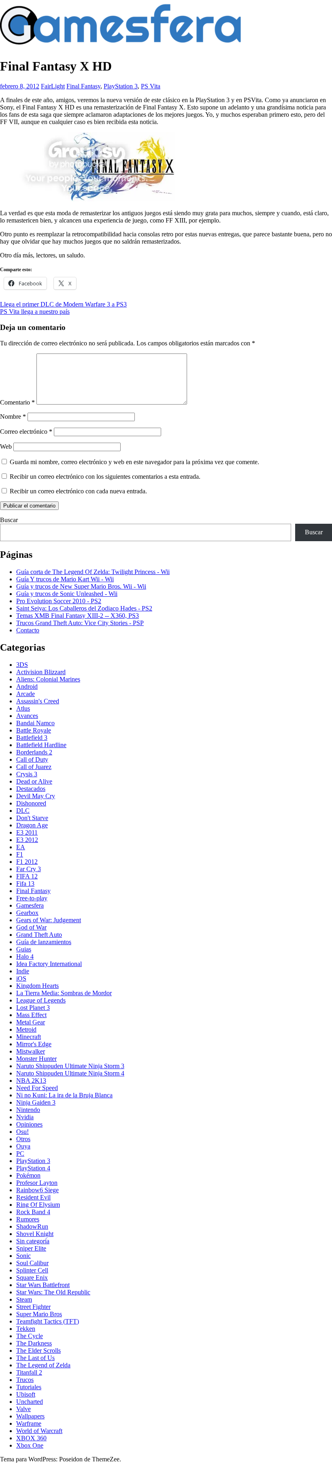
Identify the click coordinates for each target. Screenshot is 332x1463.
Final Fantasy (83, 86)
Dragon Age (32, 825)
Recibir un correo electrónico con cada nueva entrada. (78, 491)
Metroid (26, 1029)
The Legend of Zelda (43, 1365)
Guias (23, 949)
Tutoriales (28, 1387)
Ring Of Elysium (38, 1204)
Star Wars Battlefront (43, 1284)
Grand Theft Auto (39, 934)
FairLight (53, 86)
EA (20, 847)
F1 (19, 854)
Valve (23, 1408)
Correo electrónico (26, 431)
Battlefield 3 (31, 737)
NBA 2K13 (31, 1080)
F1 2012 (27, 861)
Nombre (13, 416)
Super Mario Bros (39, 1314)
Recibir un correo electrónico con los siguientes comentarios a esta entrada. (105, 476)
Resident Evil (33, 1197)
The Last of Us (35, 1357)
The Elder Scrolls (38, 1350)
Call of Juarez (33, 766)
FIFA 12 (27, 876)
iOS (21, 978)
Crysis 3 (26, 774)
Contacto (27, 630)
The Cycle (29, 1335)
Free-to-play (31, 898)
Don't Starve (32, 817)
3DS (22, 664)
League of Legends (41, 1000)
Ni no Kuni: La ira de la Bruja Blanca (64, 1095)
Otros (23, 1138)
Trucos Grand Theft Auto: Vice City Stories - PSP (80, 622)
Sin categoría (32, 1241)
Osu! (22, 1131)
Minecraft (28, 1036)
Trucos (25, 1379)
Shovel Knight (34, 1233)
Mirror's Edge (33, 1044)
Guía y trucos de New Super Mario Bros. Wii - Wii (81, 586)
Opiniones (29, 1124)
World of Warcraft (39, 1430)
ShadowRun (32, 1226)
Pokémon (28, 1175)
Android (27, 686)
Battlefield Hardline (41, 744)
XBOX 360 (31, 1438)
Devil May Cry (35, 796)
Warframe (28, 1423)
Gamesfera (30, 905)
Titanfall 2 (29, 1372)
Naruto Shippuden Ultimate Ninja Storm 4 (70, 1073)
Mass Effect (31, 1014)
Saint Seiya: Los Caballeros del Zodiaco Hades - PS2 (84, 608)
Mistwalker (30, 1051)
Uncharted (29, 1401)
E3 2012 (27, 839)
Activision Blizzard (41, 671)
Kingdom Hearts (37, 985)
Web (6, 446)
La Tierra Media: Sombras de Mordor (64, 993)
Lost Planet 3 (33, 1007)
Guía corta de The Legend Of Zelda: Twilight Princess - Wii (93, 571)
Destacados (30, 788)
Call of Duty (32, 759)
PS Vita (150, 86)
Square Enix (32, 1277)
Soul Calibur (32, 1263)
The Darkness (34, 1343)
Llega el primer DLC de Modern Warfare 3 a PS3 (63, 304)
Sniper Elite (31, 1248)
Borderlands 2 (34, 752)
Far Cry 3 (28, 868)
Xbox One (29, 1445)
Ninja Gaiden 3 (35, 1102)
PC (20, 1153)
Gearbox (27, 912)
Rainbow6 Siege (37, 1190)
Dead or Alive (34, 781)
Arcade (25, 693)
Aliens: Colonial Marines (48, 679)
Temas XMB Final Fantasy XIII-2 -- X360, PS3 (77, 615)
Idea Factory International (49, 963)
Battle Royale (33, 730)
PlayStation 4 (33, 1168)
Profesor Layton (36, 1182)
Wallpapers (30, 1416)
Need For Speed (37, 1087)
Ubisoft (25, 1394)
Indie (22, 971)
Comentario (17, 402)
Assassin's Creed (37, 701)
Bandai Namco (35, 723)
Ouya (23, 1146)
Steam (24, 1299)
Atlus (23, 708)
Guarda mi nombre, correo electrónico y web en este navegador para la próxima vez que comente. (134, 461)
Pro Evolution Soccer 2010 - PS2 (58, 601)
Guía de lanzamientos (43, 941)
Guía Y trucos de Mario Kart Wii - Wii (65, 579)
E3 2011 (27, 832)
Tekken (25, 1328)
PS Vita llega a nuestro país (35, 311)
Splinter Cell (32, 1270)
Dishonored (31, 803)
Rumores (27, 1219)
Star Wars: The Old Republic (53, 1292)
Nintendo (28, 1109)
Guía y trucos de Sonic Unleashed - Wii (66, 593)
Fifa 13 (25, 883)
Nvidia (25, 1117)
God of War (31, 927)
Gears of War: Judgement (48, 920)
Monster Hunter (36, 1058)
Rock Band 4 (33, 1211)
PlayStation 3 (121, 86)
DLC (23, 810)
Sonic (23, 1255)
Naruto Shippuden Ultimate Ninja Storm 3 (70, 1065)
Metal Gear (30, 1022)
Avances (27, 715)
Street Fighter (33, 1306)
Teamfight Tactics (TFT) (47, 1321)
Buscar (9, 519)
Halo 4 (25, 956)
